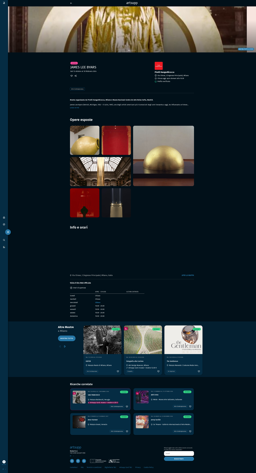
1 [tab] (129, 50)
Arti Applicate (171, 371)
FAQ (82, 467)
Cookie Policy (149, 467)
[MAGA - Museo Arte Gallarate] (142, 397)
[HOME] (4, 217)
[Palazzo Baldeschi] (79, 397)
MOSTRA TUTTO (66, 338)
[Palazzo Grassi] (79, 421)
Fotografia (129, 371)
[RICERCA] (4, 240)
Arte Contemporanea (77, 89)
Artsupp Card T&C (125, 467)
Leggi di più (74, 108)
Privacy (138, 467)
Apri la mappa (188, 275)
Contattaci (74, 467)
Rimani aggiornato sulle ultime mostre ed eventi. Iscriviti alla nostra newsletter (178, 448)
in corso (115, 329)
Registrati (179, 459)
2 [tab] (131, 50)
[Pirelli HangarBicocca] (174, 66)
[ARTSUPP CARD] (4, 247)
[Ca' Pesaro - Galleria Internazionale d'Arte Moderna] (142, 421)
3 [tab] (133, 50)
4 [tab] (135, 50)
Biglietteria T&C (110, 467)
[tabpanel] (128, 29)
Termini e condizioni (94, 467)
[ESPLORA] (4, 224)
